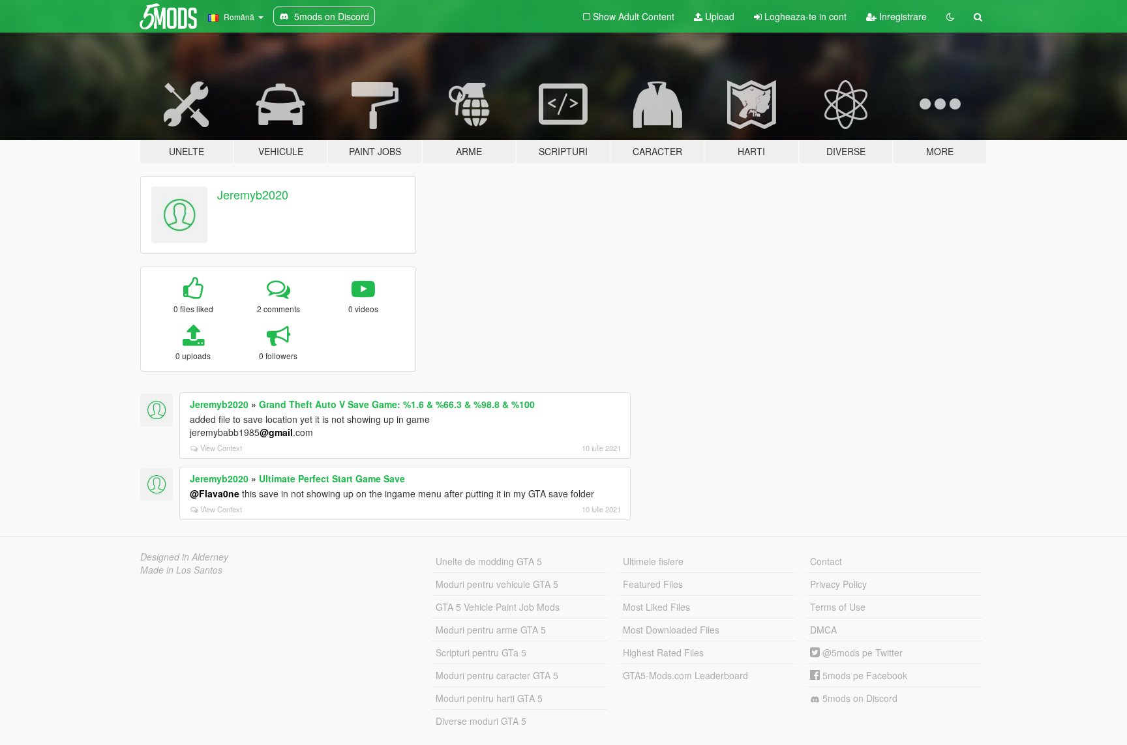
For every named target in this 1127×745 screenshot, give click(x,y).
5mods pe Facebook (863, 675)
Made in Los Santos (181, 569)
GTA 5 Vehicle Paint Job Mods (498, 606)
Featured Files (653, 584)
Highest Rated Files (663, 652)
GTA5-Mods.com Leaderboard (685, 675)
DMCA (823, 629)
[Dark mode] (950, 16)
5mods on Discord (858, 698)
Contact (826, 561)
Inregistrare (902, 16)
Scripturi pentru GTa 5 (481, 652)
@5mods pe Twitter (861, 652)
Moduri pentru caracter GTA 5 (497, 675)
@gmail (276, 432)
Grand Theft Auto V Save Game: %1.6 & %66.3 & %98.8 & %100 (397, 404)
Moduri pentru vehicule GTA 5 (497, 584)
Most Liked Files (656, 606)
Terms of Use (837, 606)
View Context (221, 448)
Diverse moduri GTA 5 (481, 720)
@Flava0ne (214, 493)
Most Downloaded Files (671, 629)
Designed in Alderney (184, 556)
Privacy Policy (838, 584)
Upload (718, 16)
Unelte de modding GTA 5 (489, 561)
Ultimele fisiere (653, 561)
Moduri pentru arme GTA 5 (491, 629)
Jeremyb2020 (252, 194)
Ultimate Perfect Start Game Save (332, 478)
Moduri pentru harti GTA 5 (489, 698)
